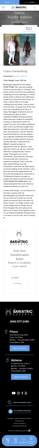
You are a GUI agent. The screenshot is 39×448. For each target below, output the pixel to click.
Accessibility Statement (19, 426)
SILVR (26, 430)
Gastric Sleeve (20, 76)
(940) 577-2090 (19, 321)
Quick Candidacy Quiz (22, 402)
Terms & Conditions (19, 423)
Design (10, 430)
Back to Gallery (29, 29)
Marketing (19, 430)
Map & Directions (19, 348)
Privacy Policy (19, 421)
